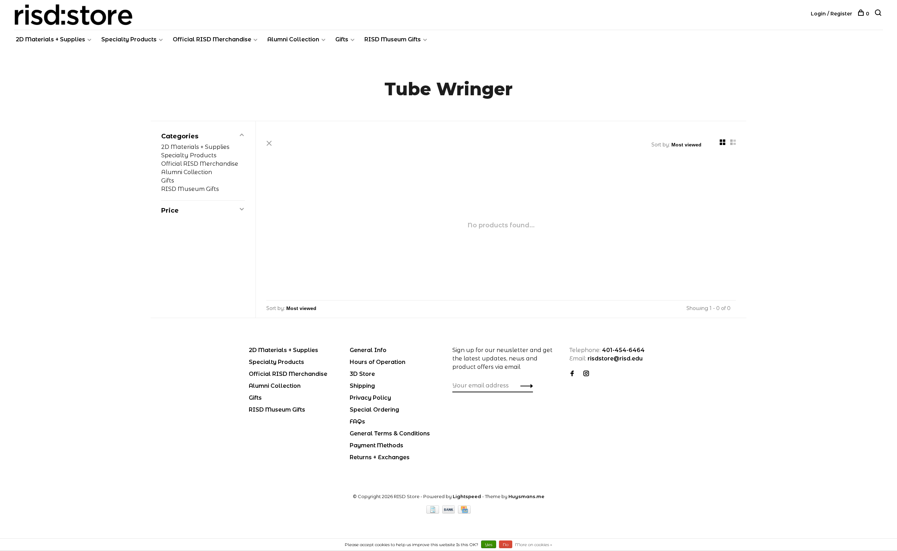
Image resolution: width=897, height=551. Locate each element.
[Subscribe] (524, 385)
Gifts (341, 39)
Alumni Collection (293, 39)
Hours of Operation (377, 362)
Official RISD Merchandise (212, 39)
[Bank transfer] (449, 511)
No (505, 544)
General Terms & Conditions (390, 433)
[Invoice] (433, 511)
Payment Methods (376, 445)
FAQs (357, 421)
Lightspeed (467, 496)
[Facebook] (572, 374)
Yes (488, 544)
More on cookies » (533, 544)
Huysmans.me (526, 496)
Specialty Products (129, 39)
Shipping (362, 386)
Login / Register (831, 14)
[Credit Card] (464, 511)
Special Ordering (374, 409)
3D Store (362, 374)
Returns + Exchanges (380, 457)
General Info (368, 350)
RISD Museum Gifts (392, 39)
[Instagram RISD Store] (586, 374)
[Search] (879, 14)
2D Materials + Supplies (50, 39)
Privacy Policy (370, 397)
